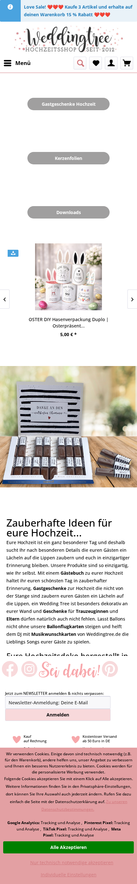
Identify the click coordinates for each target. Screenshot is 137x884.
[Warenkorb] (126, 63)
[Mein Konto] (111, 63)
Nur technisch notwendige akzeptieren (71, 862)
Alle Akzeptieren (68, 847)
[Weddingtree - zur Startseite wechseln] (68, 39)
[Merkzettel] (95, 63)
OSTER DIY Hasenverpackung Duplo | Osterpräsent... (69, 322)
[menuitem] (17, 63)
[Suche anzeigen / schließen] (80, 63)
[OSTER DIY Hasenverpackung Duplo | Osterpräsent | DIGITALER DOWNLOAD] (68, 276)
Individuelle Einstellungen (69, 875)
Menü (23, 63)
